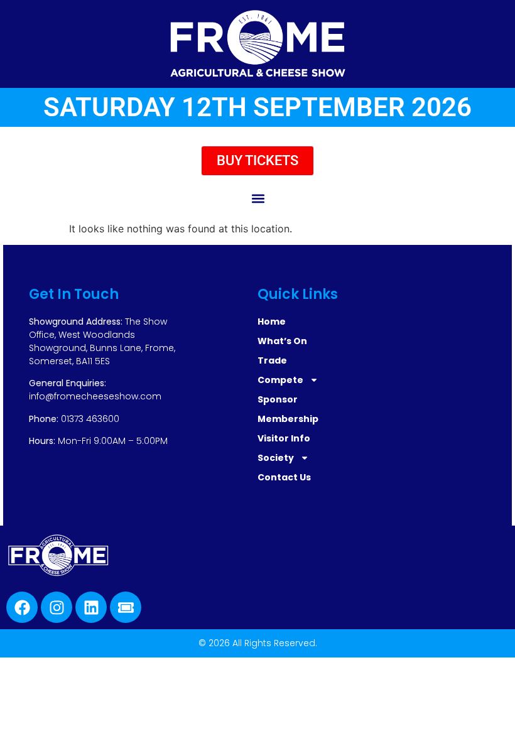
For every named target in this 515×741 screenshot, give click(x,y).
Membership (288, 419)
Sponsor (278, 399)
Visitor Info (284, 438)
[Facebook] (22, 607)
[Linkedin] (91, 607)
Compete (280, 380)
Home (272, 321)
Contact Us (284, 477)
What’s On (282, 341)
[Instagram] (56, 607)
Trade (272, 360)
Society (276, 458)
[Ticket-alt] (125, 607)
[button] (257, 198)
